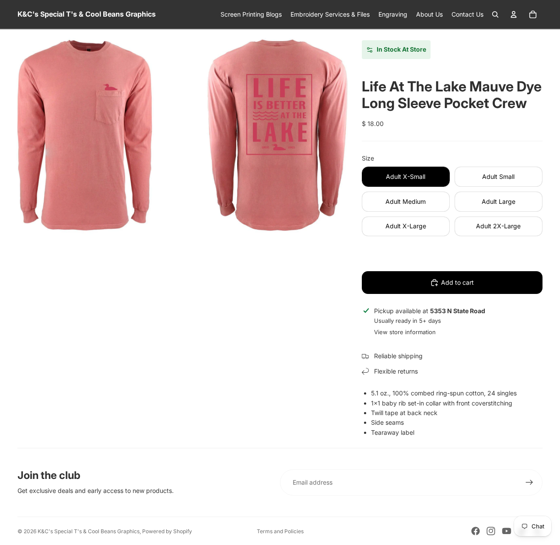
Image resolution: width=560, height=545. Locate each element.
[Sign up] (529, 482)
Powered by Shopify (167, 531)
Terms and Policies (280, 531)
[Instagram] (491, 531)
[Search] (495, 14)
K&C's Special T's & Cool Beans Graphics (89, 531)
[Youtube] (506, 531)
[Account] (513, 14)
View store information (405, 331)
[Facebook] (475, 531)
